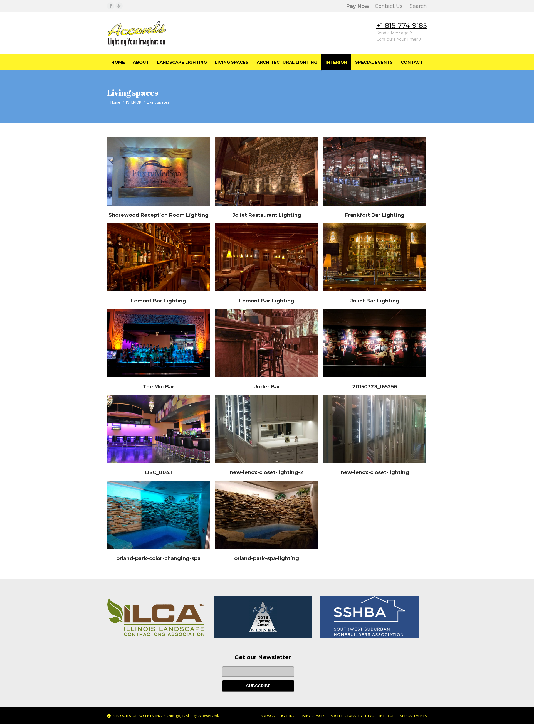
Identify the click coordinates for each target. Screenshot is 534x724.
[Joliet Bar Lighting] (374, 257)
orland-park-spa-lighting (266, 558)
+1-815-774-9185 (401, 25)
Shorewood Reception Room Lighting (158, 215)
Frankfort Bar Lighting (374, 215)
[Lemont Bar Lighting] (158, 257)
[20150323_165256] (374, 343)
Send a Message (393, 32)
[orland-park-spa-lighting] (266, 515)
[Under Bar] (266, 343)
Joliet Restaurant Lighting (266, 215)
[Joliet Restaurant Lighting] (266, 171)
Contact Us (388, 6)
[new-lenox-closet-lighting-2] (266, 429)
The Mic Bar (158, 387)
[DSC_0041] (158, 429)
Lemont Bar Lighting (158, 301)
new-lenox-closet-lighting (375, 472)
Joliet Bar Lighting (374, 301)
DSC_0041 (158, 472)
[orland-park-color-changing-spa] (158, 515)
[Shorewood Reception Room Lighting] (158, 171)
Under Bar (266, 387)
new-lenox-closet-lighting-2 (266, 472)
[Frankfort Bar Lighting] (374, 171)
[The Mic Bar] (158, 343)
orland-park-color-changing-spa (158, 558)
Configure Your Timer (397, 39)
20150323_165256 (374, 387)
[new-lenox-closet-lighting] (374, 429)
